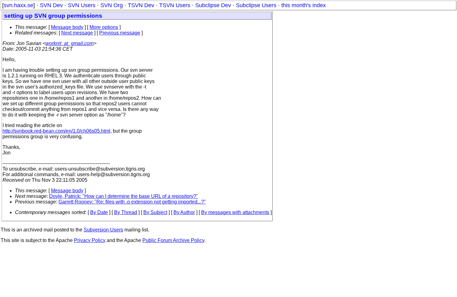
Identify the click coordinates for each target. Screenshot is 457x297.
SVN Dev (51, 5)
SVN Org (111, 5)
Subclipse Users (256, 5)
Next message (77, 32)
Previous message (119, 32)
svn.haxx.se (18, 5)
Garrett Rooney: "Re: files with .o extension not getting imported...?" (132, 201)
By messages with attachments (235, 212)
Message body (67, 27)
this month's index (303, 5)
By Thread (125, 212)
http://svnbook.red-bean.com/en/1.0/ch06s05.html (56, 131)
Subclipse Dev (213, 5)
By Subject (155, 212)
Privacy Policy (89, 240)
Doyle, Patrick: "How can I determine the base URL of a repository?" (123, 196)
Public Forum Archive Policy (173, 240)
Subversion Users (103, 229)
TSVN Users (174, 5)
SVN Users (81, 5)
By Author (184, 212)
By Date (99, 212)
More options (104, 27)
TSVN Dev (141, 5)
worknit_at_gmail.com (69, 43)
